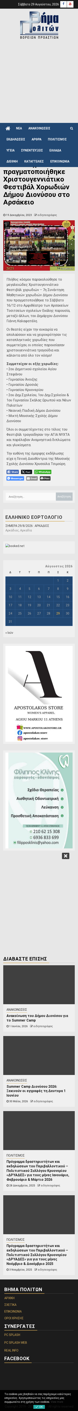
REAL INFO (11, 1350)
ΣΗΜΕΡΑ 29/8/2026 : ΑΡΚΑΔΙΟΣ (27, 526)
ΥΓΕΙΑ (10, 150)
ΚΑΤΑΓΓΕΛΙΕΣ (34, 161)
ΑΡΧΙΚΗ (9, 1298)
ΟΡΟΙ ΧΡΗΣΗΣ (14, 1318)
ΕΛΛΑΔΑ (55, 150)
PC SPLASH (12, 1335)
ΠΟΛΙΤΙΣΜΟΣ (57, 139)
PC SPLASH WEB (15, 1342)
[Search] (71, 128)
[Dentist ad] (39, 800)
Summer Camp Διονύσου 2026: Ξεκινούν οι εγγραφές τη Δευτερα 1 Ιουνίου (36, 1091)
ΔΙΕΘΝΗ (12, 161)
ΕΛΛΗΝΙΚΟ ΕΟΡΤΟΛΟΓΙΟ (33, 517)
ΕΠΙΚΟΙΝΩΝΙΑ (59, 161)
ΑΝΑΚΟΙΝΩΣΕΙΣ (39, 128)
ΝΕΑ (19, 128)
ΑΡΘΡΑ (36, 139)
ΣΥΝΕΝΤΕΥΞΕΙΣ (32, 150)
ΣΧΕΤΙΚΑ (10, 1304)
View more (57, 1401)
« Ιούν (9, 632)
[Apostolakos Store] (39, 694)
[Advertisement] (39, 81)
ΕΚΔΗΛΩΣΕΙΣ (15, 139)
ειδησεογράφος (47, 215)
